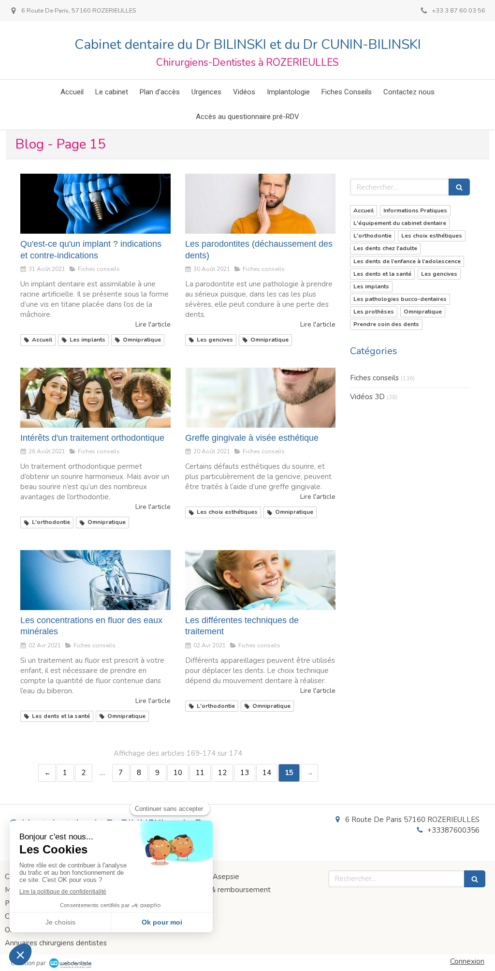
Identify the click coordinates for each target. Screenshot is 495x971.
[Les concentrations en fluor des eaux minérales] (95, 580)
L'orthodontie (372, 235)
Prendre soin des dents (386, 324)
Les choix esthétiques (431, 235)
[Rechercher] (459, 187)
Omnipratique (423, 311)
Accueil (363, 210)
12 (222, 772)
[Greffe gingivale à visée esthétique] (260, 398)
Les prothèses (373, 311)
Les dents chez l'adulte (385, 248)
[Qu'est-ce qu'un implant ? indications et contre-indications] (95, 204)
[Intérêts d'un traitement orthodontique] (95, 398)
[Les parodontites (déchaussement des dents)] (260, 204)
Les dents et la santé (382, 274)
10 (178, 772)
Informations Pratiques (415, 210)
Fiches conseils (374, 378)
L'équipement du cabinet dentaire (399, 223)
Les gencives (439, 274)
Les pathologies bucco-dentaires (400, 299)
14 (266, 772)
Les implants (371, 286)
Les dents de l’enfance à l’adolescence (407, 261)
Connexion (467, 961)
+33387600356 (453, 830)
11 (200, 772)
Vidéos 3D (367, 397)
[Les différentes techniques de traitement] (260, 580)
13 (244, 772)
